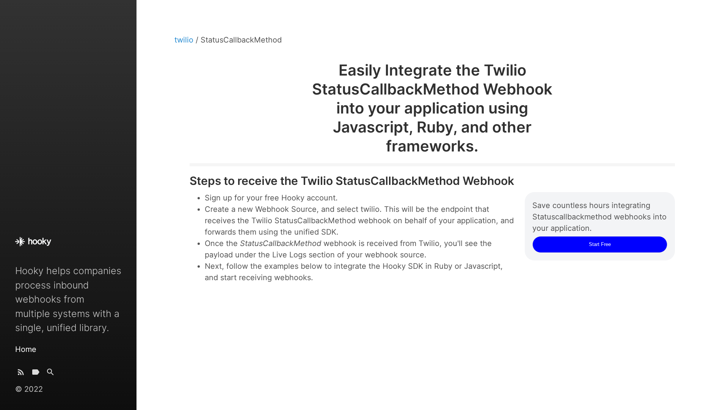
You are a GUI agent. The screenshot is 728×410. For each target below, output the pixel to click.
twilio (185, 39)
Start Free (600, 244)
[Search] (50, 374)
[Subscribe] (20, 374)
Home (25, 349)
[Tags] (35, 374)
